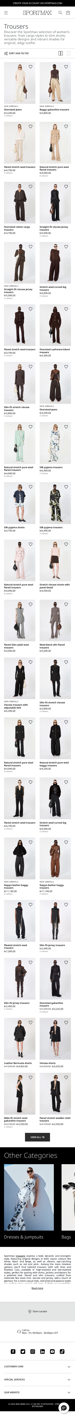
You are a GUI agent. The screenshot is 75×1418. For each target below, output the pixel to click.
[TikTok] (62, 1351)
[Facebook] (13, 1351)
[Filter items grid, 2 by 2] (61, 53)
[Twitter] (22, 1351)
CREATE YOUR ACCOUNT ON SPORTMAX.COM (37, 3)
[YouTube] (52, 1351)
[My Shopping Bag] (68, 13)
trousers (20, 1255)
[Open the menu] (6, 13)
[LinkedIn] (42, 1351)
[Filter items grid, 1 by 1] (69, 53)
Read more (37, 1288)
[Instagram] (32, 1351)
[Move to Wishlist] (30, 67)
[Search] (60, 13)
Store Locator (40, 1311)
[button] (63, 1407)
